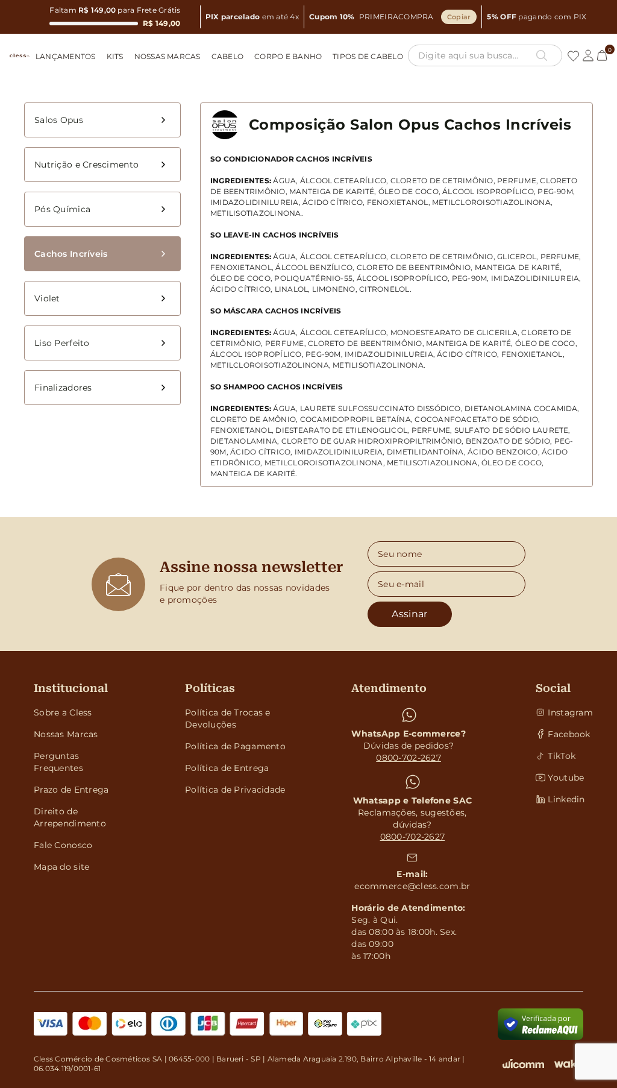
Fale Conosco (63, 845)
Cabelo (227, 56)
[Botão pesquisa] (541, 55)
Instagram (565, 712)
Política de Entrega (227, 768)
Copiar (459, 17)
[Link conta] (588, 55)
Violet (47, 298)
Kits (115, 56)
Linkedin (565, 799)
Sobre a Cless (63, 712)
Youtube (565, 777)
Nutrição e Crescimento (86, 164)
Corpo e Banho (288, 56)
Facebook (565, 734)
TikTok (561, 755)
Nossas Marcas (167, 56)
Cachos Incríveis (70, 253)
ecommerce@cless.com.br (412, 886)
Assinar (409, 614)
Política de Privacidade (235, 789)
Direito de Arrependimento (70, 817)
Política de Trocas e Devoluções (228, 718)
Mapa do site (61, 866)
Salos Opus (58, 120)
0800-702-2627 (408, 757)
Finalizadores (63, 387)
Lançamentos (66, 56)
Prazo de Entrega (71, 789)
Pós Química (62, 209)
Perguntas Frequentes (58, 761)
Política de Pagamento (235, 746)
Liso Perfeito (62, 343)
